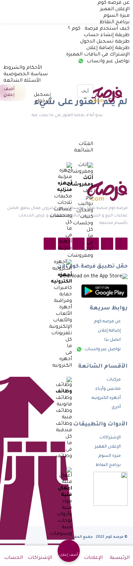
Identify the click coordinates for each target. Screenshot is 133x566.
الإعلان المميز (115, 9)
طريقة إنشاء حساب (107, 35)
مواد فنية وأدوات (64, 508)
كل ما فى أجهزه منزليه (65, 235)
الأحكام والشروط (22, 68)
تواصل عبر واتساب (107, 61)
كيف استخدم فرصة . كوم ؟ (99, 29)
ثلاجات (64, 203)
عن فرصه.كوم (114, 3)
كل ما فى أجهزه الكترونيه (62, 353)
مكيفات (63, 196)
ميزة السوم (116, 16)
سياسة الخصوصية (25, 74)
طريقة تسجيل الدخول (105, 42)
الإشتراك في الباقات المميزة (98, 55)
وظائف (64, 391)
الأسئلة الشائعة (22, 81)
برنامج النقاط (115, 22)
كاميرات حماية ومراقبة (63, 295)
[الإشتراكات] (32, 88)
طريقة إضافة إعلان (108, 48)
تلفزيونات (61, 333)
